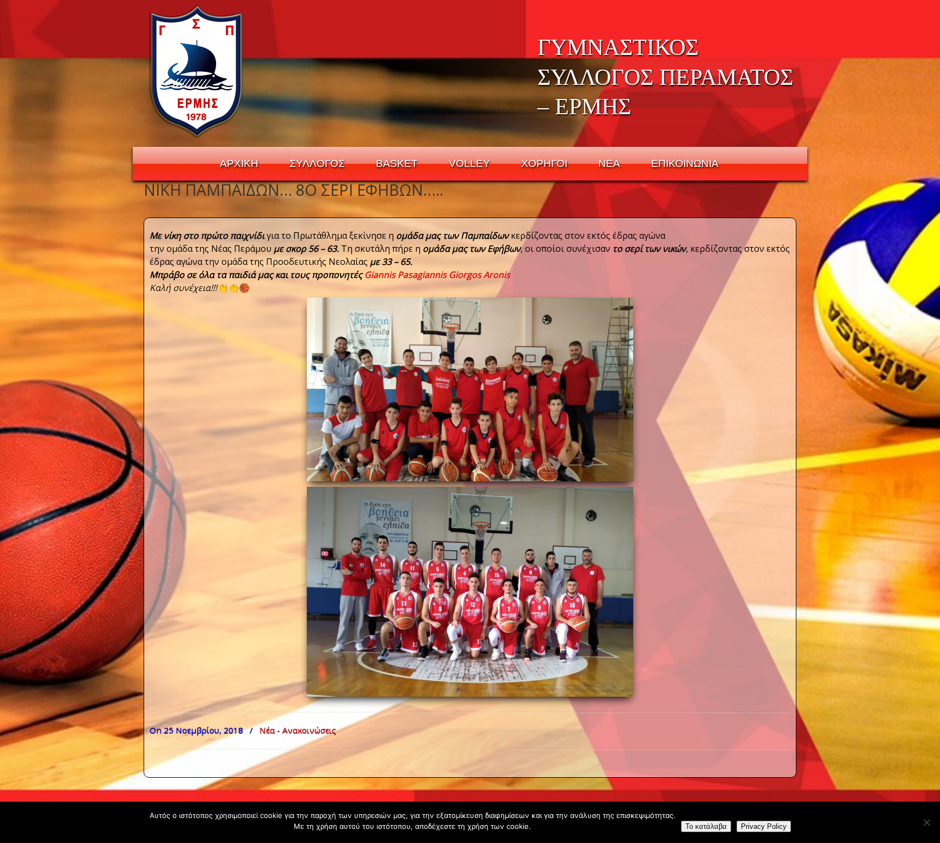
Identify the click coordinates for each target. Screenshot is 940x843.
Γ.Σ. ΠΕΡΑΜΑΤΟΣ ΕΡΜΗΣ (197, 71)
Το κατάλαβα (706, 826)
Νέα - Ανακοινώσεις (297, 729)
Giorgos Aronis (479, 275)
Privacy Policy (764, 826)
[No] (926, 822)
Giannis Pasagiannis (405, 275)
